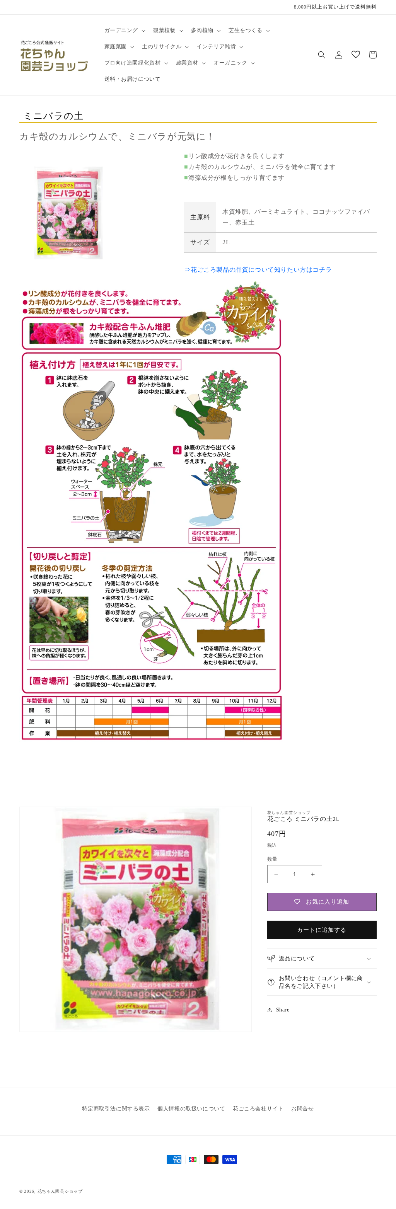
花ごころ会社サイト (258, 1109)
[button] (124, 30)
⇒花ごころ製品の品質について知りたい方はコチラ (258, 269)
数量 (272, 859)
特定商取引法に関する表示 (116, 1109)
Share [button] (283, 1010)
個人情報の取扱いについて (191, 1109)
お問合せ (302, 1109)
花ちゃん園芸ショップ (60, 1191)
